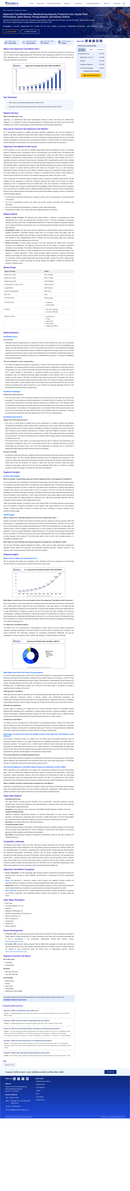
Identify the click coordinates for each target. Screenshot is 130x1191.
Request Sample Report (64, 615)
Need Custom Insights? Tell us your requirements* (56, 600)
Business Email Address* (50, 587)
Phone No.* (46, 594)
